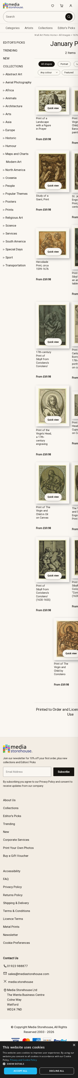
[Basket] (62, 5)
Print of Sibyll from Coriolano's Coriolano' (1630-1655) (43, 592)
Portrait (64, 64)
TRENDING (10, 50)
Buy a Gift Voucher (15, 856)
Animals (11, 98)
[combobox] (34, 16)
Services (11, 233)
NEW (6, 58)
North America (15, 170)
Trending (9, 824)
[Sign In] (71, 5)
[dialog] (39, 1059)
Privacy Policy (12, 887)
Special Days (14, 249)
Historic (10, 138)
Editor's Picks (66, 28)
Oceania (11, 178)
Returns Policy (12, 895)
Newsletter (10, 935)
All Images (64, 35)
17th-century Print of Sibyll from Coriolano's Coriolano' (43, 359)
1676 (75, 35)
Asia (8, 122)
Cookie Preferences (16, 943)
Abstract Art (13, 74)
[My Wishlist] (52, 5)
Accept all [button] (20, 1070)
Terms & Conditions (16, 911)
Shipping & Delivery (16, 903)
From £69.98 (43, 139)
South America (15, 241)
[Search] (69, 16)
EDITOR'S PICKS (14, 42)
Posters (10, 201)
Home (53, 35)
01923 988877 (17, 966)
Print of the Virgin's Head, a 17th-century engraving (44, 437)
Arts (8, 114)
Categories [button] (13, 28)
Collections (45, 28)
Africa (9, 90)
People (10, 186)
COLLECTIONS (13, 66)
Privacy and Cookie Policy (23, 1059)
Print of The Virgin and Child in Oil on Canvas (43, 512)
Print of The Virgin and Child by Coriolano (61, 669)
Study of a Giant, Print (42, 197)
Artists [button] (29, 28)
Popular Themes (16, 193)
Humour (10, 146)
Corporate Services (16, 840)
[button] (39, 1064)
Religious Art (14, 217)
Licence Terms (13, 919)
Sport (9, 257)
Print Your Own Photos (18, 848)
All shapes (46, 64)
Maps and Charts (16, 154)
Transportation (15, 265)
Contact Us (10, 958)
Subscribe (64, 771)
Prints (9, 209)
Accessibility (11, 871)
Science (10, 225)
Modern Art (13, 162)
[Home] (15, 5)
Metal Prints (11, 927)
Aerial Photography (18, 82)
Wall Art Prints (41, 35)
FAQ (6, 879)
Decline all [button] (56, 1070)
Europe (10, 130)
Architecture (13, 106)
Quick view (53, 108)
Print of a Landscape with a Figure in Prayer (43, 123)
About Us (9, 800)
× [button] (74, 1045)
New (6, 832)
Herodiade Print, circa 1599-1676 (42, 265)
